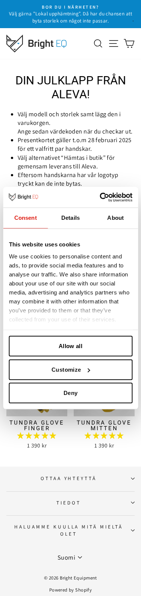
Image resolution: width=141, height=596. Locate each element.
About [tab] (115, 218)
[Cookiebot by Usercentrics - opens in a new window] (100, 197)
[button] (36, 435)
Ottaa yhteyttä (69, 478)
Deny (71, 393)
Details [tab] (70, 218)
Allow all (70, 346)
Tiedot (68, 502)
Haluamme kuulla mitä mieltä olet (68, 530)
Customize (66, 369)
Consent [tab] (25, 218)
